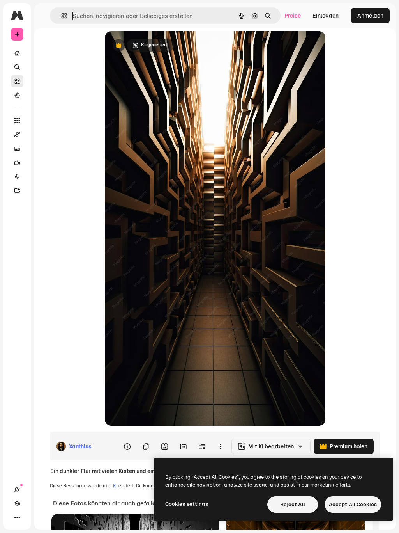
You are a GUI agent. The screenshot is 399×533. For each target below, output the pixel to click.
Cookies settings (186, 504)
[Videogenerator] (17, 162)
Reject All (292, 504)
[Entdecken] (17, 95)
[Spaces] (17, 134)
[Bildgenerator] (17, 148)
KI (115, 486)
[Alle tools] (17, 120)
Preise (292, 15)
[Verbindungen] (17, 489)
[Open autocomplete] (61, 16)
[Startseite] (17, 53)
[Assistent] (17, 191)
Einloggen (325, 15)
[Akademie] (17, 503)
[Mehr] (17, 517)
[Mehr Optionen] (220, 446)
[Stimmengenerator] (17, 177)
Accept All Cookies (353, 504)
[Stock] (17, 81)
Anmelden (370, 15)
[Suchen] (17, 67)
